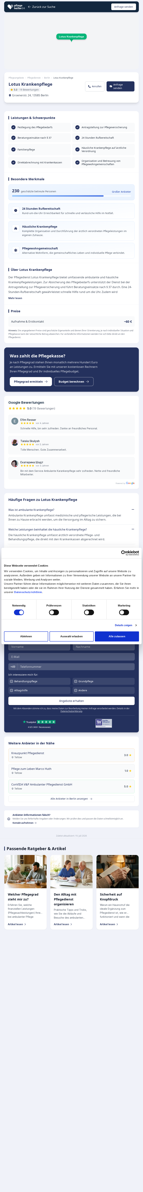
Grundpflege (85, 681)
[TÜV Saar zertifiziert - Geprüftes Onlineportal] (104, 723)
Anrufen (96, 86)
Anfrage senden (123, 6)
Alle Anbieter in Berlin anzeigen (70, 798)
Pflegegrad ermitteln (28, 382)
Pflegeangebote (16, 77)
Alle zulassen (117, 636)
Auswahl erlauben (71, 636)
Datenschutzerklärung (71, 711)
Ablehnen (26, 636)
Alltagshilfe (21, 690)
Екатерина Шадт (31, 462)
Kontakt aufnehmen (23, 823)
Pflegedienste (34, 77)
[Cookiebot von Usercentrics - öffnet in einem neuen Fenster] (123, 553)
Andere (82, 690)
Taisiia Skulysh (30, 441)
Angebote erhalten (71, 701)
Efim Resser (28, 419)
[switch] (54, 612)
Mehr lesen (15, 298)
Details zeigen (123, 625)
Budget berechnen (71, 382)
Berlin (47, 77)
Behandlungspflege (25, 681)
